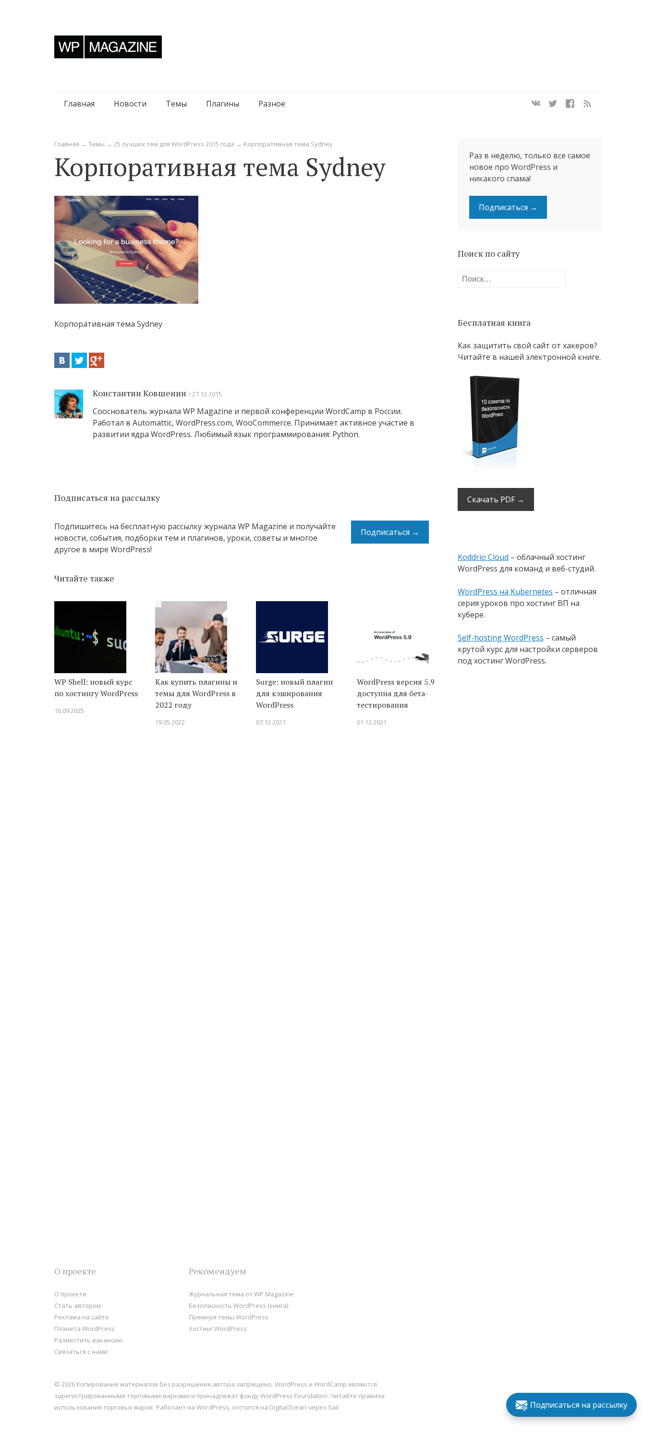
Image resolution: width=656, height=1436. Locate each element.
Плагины (222, 103)
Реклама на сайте (81, 1317)
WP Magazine (108, 47)
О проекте (70, 1294)
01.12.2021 (372, 722)
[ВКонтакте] (62, 360)
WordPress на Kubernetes (505, 591)
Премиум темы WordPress (228, 1317)
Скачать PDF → (495, 499)
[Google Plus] (96, 360)
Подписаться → (390, 532)
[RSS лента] (587, 103)
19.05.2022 (170, 722)
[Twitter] (552, 103)
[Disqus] (241, 871)
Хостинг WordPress (218, 1328)
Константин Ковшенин (139, 393)
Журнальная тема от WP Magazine (241, 1294)
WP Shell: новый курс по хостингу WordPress (96, 687)
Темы (176, 103)
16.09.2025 (69, 710)
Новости (130, 103)
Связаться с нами (81, 1351)
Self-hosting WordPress (501, 637)
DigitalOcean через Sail (304, 1407)
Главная (79, 103)
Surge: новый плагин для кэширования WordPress (294, 693)
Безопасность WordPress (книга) (238, 1305)
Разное (271, 103)
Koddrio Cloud (483, 557)
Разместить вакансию (88, 1340)
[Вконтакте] (536, 103)
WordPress (212, 1407)
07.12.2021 (271, 722)
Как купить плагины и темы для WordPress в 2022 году (196, 693)
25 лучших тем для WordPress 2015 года (174, 144)
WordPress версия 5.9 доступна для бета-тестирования (396, 693)
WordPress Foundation (294, 1395)
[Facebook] (570, 103)
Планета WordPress (84, 1328)
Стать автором (77, 1305)
